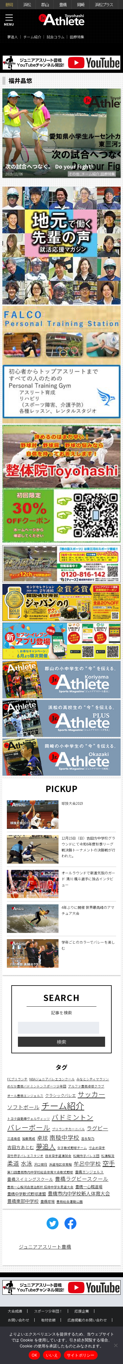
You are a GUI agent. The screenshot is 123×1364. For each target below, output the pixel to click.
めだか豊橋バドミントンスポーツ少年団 (36, 1086)
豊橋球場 (47, 1201)
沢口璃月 (40, 1164)
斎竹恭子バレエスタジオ (25, 1156)
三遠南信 (13, 1138)
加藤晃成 (28, 1138)
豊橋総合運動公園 (69, 1201)
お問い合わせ (18, 1319)
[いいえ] (116, 1345)
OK (34, 1355)
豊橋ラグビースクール (81, 1178)
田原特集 (77, 36)
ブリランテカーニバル (68, 1129)
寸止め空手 (97, 1147)
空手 (108, 1163)
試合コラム (55, 36)
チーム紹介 (32, 36)
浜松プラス (104, 4)
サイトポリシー (81, 1355)
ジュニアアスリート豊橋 (45, 1246)
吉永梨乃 (87, 1138)
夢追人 (12, 36)
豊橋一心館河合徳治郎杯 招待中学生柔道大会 (40, 1187)
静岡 (9, 4)
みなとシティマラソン (92, 1079)
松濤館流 (107, 1156)
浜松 (26, 4)
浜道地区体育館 (60, 1164)
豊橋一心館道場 (88, 1186)
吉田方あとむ (20, 1147)
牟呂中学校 (87, 1163)
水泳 (26, 1163)
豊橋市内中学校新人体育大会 (79, 1193)
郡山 (44, 4)
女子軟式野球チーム (72, 1147)
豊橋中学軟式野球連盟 (26, 1194)
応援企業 (82, 1310)
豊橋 (62, 4)
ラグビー (97, 1128)
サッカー (91, 1094)
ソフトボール (23, 1107)
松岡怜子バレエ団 (86, 1156)
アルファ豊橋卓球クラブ (86, 1086)
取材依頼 (48, 1319)
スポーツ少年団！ (48, 1310)
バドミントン (72, 1117)
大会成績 (15, 1310)
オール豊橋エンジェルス (25, 1095)
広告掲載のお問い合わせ (87, 1319)
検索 (61, 1041)
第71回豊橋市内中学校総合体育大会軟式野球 (40, 1172)
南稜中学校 (64, 1137)
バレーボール (28, 1127)
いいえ (52, 1355)
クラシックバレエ (60, 1095)
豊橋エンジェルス (89, 1171)
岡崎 (80, 4)
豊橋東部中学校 (23, 1201)
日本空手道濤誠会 (58, 1156)
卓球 (42, 1137)
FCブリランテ (17, 1079)
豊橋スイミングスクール (30, 1179)
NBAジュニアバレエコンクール (52, 1079)
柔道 (13, 1163)
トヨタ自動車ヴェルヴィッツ (28, 1118)
